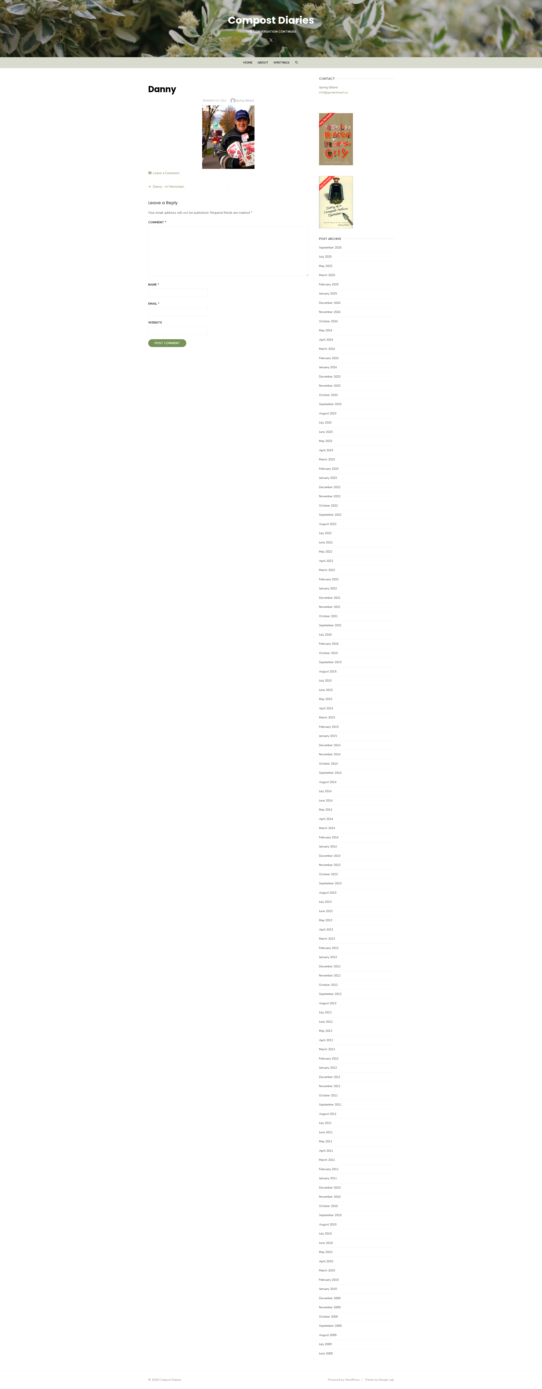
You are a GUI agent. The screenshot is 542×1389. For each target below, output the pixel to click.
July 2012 (325, 1012)
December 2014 (329, 745)
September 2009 (330, 1326)
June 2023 (326, 432)
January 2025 (328, 294)
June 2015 (326, 690)
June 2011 (326, 1132)
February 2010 (329, 1280)
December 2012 (329, 966)
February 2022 (329, 579)
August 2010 (327, 1224)
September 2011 (330, 1105)
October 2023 (328, 395)
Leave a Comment (166, 173)
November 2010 (329, 1197)
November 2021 (329, 607)
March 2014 (327, 828)
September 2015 (330, 662)
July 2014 (325, 791)
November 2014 (329, 754)
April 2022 (326, 561)
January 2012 (328, 1068)
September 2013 (330, 883)
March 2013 (327, 939)
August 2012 (327, 1003)
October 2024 (328, 321)
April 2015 (326, 708)
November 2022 (329, 496)
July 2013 (325, 902)
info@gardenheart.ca (333, 92)
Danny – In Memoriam (168, 187)
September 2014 (330, 773)
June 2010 (326, 1243)
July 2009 (325, 1344)
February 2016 (329, 644)
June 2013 (326, 911)
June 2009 (326, 1353)
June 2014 (326, 801)
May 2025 (325, 266)
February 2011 (329, 1169)
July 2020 (325, 635)
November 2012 (329, 976)
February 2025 (329, 284)
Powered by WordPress (344, 1380)
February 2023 (329, 469)
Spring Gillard (244, 101)
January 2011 (328, 1178)
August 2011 (327, 1114)
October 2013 (328, 874)
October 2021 (328, 616)
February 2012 (329, 1059)
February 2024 (329, 358)
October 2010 (328, 1206)
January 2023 (328, 478)
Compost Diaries (271, 20)
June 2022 (326, 542)
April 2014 (326, 819)
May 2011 (325, 1141)
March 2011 (327, 1160)
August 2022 (327, 524)
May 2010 (325, 1252)
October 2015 (328, 653)
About (262, 63)
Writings (281, 63)
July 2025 (325, 257)
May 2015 (325, 699)
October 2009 (328, 1317)
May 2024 (325, 330)
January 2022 (328, 588)
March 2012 (327, 1049)
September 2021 (330, 625)
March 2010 (327, 1270)
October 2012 (328, 985)
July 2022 (325, 533)
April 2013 (326, 930)
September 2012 (330, 994)
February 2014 (329, 837)
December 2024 (329, 303)
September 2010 (330, 1215)
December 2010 (329, 1188)
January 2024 (328, 367)
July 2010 (325, 1234)
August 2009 (327, 1335)
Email (153, 304)
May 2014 (325, 810)
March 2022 (327, 570)
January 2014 (328, 847)
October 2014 (328, 764)
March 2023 (327, 459)
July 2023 (325, 423)
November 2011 (329, 1086)
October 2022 (328, 506)
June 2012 (326, 1022)
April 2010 (326, 1261)
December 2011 (329, 1077)
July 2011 (325, 1123)
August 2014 (327, 782)
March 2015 (327, 717)
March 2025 (327, 275)
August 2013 (327, 893)
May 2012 (325, 1031)
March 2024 (327, 349)
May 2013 (325, 920)
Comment (157, 222)
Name (153, 285)
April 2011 (326, 1151)
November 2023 (329, 386)
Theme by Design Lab (379, 1380)
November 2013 (329, 865)
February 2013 (329, 948)
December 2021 (329, 598)
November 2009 (329, 1307)
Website (155, 323)
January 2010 (328, 1289)
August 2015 (327, 671)
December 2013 (329, 856)
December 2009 (329, 1298)
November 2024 (329, 312)
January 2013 (328, 957)
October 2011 (328, 1095)
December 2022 (329, 487)
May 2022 (325, 552)
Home (247, 63)
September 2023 (330, 404)
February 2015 (329, 727)
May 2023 (325, 441)
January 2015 (328, 736)
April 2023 (326, 450)
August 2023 (327, 413)
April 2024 (326, 340)
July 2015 (325, 681)
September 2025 (330, 248)
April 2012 (326, 1040)
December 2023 (329, 377)
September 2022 (330, 515)
